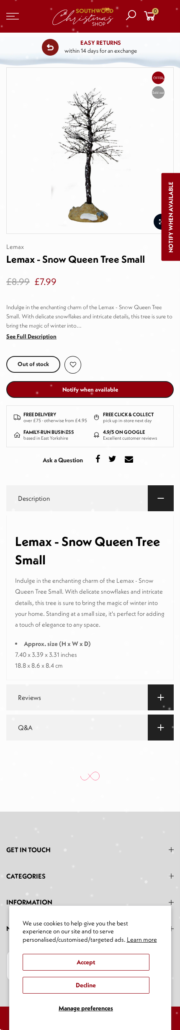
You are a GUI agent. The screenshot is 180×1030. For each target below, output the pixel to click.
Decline (86, 985)
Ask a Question (63, 460)
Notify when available (90, 389)
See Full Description (31, 336)
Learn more (142, 939)
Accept (86, 962)
